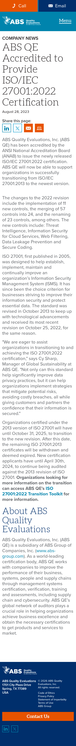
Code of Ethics (46, 693)
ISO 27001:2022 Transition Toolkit (32, 491)
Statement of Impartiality (52, 699)
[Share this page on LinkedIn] (6, 128)
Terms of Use (45, 702)
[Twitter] (14, 728)
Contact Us (38, 716)
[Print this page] (39, 128)
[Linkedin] (5, 728)
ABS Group (44, 706)
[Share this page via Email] (28, 128)
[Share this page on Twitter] (17, 128)
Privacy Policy (46, 696)
